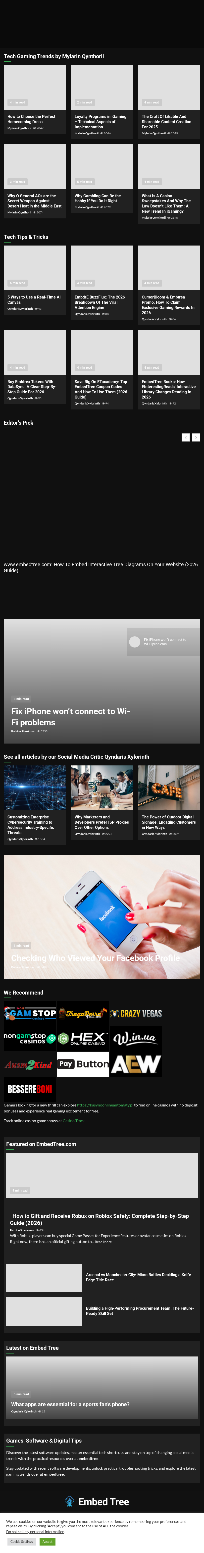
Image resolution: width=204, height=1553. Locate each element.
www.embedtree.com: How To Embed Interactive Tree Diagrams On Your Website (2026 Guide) (101, 567)
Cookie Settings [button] (21, 1542)
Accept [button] (47, 1542)
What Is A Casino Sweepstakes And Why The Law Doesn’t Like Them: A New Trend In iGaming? (169, 166)
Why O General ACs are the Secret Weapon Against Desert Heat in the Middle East (35, 166)
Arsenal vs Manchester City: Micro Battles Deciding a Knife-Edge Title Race (44, 1278)
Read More (103, 1242)
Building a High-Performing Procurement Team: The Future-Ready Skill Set (44, 1311)
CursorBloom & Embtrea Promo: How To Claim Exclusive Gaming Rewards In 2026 (169, 268)
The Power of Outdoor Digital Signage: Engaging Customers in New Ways (169, 787)
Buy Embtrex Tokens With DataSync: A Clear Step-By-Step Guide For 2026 (35, 352)
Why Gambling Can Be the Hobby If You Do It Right (102, 166)
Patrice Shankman (23, 731)
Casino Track (74, 1120)
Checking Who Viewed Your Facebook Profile (102, 917)
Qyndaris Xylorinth (20, 308)
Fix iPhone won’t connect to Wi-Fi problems (102, 681)
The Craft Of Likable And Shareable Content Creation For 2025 (169, 87)
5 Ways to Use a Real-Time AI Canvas (35, 268)
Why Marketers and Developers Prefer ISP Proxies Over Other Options (102, 787)
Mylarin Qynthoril (19, 128)
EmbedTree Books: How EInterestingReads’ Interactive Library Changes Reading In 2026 (169, 352)
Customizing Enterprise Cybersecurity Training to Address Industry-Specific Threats (35, 787)
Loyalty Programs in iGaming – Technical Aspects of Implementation (102, 87)
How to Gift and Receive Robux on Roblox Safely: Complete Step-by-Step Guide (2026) (102, 1175)
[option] (102, 684)
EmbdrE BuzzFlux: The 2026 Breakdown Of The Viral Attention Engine (102, 268)
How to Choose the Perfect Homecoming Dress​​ (35, 87)
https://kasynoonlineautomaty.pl (105, 1104)
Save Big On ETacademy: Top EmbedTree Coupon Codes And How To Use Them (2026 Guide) (102, 352)
